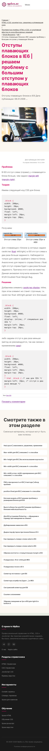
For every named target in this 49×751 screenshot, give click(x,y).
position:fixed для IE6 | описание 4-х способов (22, 491)
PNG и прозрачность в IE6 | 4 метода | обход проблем (21, 483)
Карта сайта (12, 649)
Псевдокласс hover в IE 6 (14, 567)
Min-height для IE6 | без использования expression (24, 459)
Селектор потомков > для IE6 (15, 574)
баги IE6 (8, 395)
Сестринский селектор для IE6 (16, 587)
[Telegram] (4, 644)
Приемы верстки (8, 676)
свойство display (31, 287)
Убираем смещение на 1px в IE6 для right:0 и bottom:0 (21, 602)
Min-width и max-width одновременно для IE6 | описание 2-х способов (22, 474)
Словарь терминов (9, 696)
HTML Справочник (9, 664)
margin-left (33, 176)
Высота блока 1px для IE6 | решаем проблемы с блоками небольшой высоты (22, 508)
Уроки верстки (7, 727)
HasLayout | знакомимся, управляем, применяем (23, 445)
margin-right (8, 179)
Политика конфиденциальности (24, 746)
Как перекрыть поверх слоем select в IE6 (20, 539)
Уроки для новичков (9, 700)
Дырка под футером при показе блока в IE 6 (21, 532)
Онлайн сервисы (8, 692)
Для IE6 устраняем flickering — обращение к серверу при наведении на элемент (21, 517)
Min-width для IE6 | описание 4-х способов (21, 466)
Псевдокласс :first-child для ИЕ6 (17, 560)
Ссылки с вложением (12, 594)
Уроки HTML (6, 715)
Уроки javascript (8, 723)
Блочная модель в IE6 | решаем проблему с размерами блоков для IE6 (21, 499)
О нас (4, 649)
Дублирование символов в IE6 (15, 525)
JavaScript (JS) (7, 672)
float (14, 251)
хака (18, 345)
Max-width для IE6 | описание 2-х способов (21, 452)
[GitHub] (9, 644)
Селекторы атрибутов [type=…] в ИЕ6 (19, 581)
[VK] (14, 644)
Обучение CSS (7, 719)
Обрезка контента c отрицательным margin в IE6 (23, 553)
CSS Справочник (8, 668)
